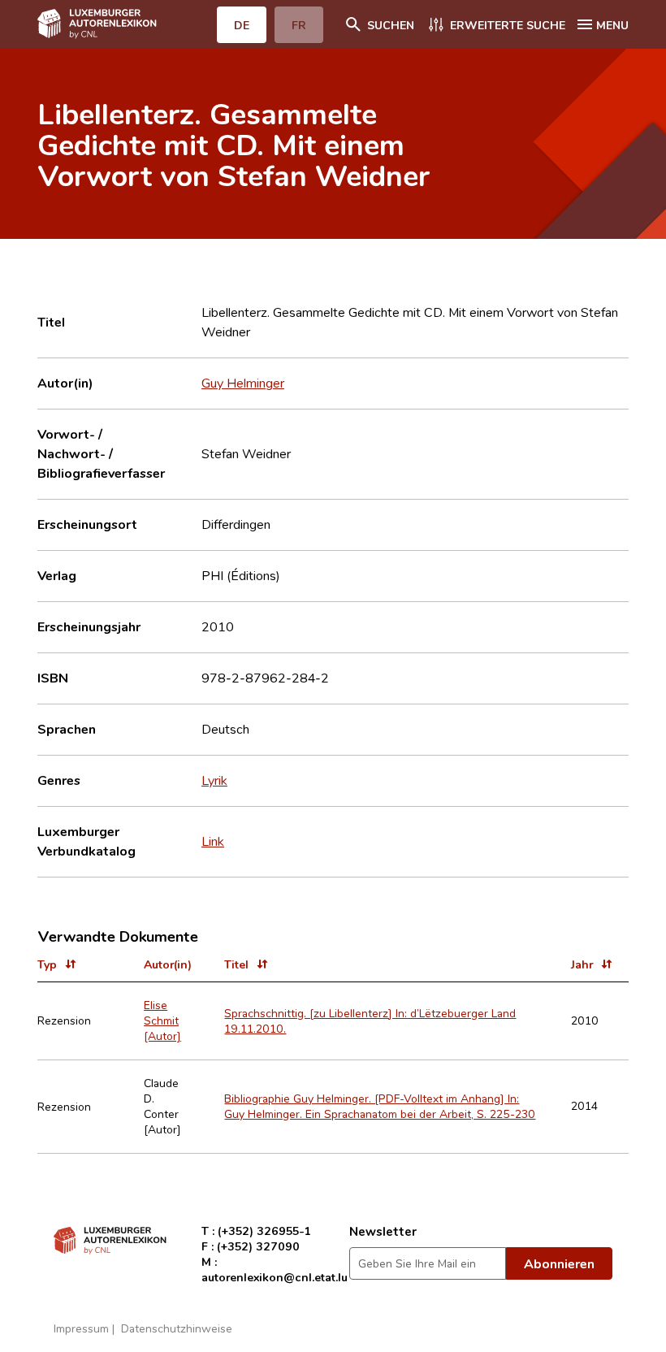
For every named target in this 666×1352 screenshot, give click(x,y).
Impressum (81, 1328)
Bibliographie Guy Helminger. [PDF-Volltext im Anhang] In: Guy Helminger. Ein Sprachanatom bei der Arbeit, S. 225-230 (379, 1105)
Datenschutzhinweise (176, 1328)
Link (212, 841)
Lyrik (214, 780)
